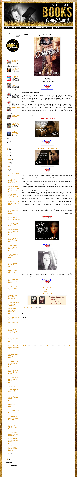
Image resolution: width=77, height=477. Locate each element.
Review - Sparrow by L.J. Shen (13, 387)
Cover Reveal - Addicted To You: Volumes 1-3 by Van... (13, 391)
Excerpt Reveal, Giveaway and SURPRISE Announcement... (13, 414)
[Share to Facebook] (39, 307)
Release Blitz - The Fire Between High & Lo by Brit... (13, 252)
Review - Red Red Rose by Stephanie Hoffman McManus (13, 273)
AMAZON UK (52, 148)
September (9, 163)
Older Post (70, 345)
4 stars (26, 309)
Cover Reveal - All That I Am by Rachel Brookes (13, 435)
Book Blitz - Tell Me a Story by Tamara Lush (12, 271)
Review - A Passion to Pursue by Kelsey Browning (13, 177)
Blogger (48, 474)
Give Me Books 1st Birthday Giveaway (15, 77)
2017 (8, 156)
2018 (8, 155)
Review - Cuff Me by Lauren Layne (13, 173)
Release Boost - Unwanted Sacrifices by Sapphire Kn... (12, 448)
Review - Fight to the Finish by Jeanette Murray (12, 445)
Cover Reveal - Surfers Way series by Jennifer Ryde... (13, 287)
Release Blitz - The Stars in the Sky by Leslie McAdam (13, 371)
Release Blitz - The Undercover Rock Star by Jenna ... (13, 368)
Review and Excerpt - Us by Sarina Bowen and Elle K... (13, 419)
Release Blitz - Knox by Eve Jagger (13, 319)
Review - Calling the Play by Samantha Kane (15, 124)
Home (47, 345)
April (8, 170)
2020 (8, 152)
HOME (7, 28)
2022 (8, 149)
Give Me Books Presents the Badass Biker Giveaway (16, 116)
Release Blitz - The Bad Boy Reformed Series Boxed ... (12, 184)
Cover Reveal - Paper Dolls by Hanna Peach (12, 213)
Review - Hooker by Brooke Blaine (13, 410)
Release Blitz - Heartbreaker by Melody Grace (13, 232)
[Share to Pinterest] (40, 307)
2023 (8, 148)
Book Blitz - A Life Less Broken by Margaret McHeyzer (13, 396)
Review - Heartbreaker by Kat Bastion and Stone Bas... (12, 311)
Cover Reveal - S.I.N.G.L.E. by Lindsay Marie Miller (12, 259)
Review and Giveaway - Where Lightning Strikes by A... (13, 291)
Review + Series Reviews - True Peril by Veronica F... (13, 221)
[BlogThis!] (36, 307)
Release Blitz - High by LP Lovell (13, 436)
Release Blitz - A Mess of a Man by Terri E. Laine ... (13, 318)
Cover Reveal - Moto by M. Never (13, 389)
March (9, 172)
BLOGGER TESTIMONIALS (43, 28)
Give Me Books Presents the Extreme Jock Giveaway (16, 84)
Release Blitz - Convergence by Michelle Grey (13, 218)
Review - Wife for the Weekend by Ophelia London (13, 362)
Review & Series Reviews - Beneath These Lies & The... (13, 255)
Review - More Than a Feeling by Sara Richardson (13, 195)
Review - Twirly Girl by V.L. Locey (13, 386)
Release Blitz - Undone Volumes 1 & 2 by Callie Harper (13, 384)
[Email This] (35, 307)
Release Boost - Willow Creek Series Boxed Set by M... (14, 248)
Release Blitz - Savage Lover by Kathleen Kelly (13, 187)
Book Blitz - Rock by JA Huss (12, 404)
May (8, 169)
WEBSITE (47, 291)
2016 (8, 158)
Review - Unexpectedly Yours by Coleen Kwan (13, 378)
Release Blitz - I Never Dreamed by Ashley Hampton (13, 300)
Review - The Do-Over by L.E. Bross (13, 223)
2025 (8, 145)
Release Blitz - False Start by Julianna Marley (12, 305)
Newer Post (24, 345)
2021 (8, 151)
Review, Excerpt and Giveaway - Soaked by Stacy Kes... (13, 296)
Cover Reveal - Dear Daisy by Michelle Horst (12, 246)
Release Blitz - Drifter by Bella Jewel (13, 321)
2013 (8, 459)
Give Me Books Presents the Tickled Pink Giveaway (16, 108)
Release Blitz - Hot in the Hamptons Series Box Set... (13, 215)
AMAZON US (42, 148)
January (9, 455)
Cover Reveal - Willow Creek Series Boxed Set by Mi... (13, 393)
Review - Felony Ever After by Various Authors (12, 206)
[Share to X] (38, 307)
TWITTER (47, 289)
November (9, 160)
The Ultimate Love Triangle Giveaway (15, 100)
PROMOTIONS (58, 28)
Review (36, 309)
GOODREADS (47, 293)
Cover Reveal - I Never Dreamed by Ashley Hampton (13, 421)
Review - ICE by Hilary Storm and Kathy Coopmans (13, 327)
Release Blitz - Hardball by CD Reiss (14, 219)
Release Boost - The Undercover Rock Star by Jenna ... (13, 298)
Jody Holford (32, 309)
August (9, 165)
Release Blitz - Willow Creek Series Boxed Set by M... (13, 315)
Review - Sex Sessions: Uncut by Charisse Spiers (13, 433)
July (8, 166)
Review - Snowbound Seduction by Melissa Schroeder (13, 278)
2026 (8, 144)
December (9, 159)
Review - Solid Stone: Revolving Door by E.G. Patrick (13, 191)
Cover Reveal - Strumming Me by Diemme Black (13, 180)
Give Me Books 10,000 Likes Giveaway (15, 92)
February (9, 453)
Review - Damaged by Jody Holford (13, 193)
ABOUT (13, 28)
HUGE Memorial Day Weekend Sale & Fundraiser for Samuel (15, 61)
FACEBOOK (47, 287)
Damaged (28, 309)
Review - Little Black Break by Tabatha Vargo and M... (12, 332)
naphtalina (40, 474)
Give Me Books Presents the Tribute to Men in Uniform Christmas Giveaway (16, 133)
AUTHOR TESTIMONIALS (25, 28)
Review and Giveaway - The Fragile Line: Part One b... (13, 334)
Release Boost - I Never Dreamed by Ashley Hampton (13, 227)
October (9, 162)
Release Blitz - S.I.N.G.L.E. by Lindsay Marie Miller (12, 182)
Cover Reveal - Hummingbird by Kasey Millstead (13, 264)
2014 (8, 458)
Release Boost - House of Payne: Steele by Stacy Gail (15, 69)
